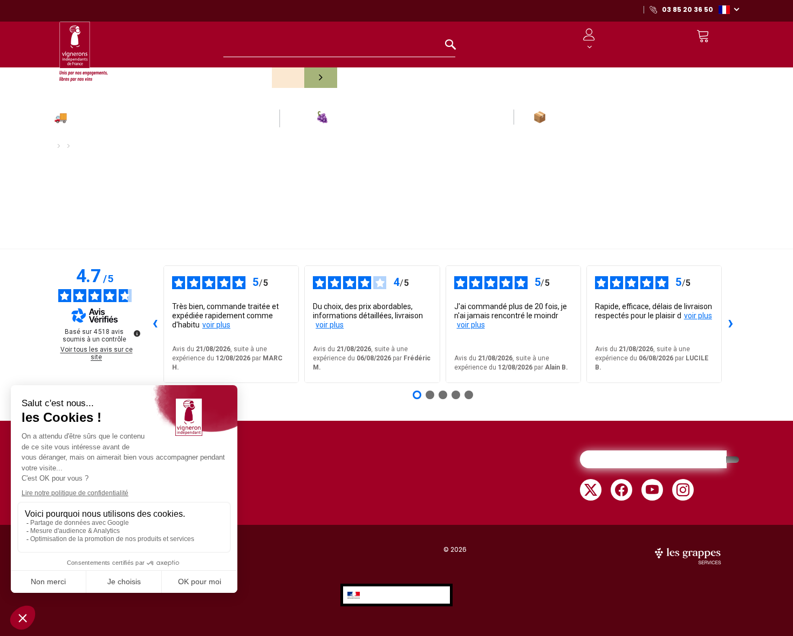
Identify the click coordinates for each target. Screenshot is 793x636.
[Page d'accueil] (83, 47)
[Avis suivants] (730, 324)
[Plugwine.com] (688, 555)
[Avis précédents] (154, 324)
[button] (729, 9)
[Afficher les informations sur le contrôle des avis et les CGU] (137, 333)
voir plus (216, 324)
